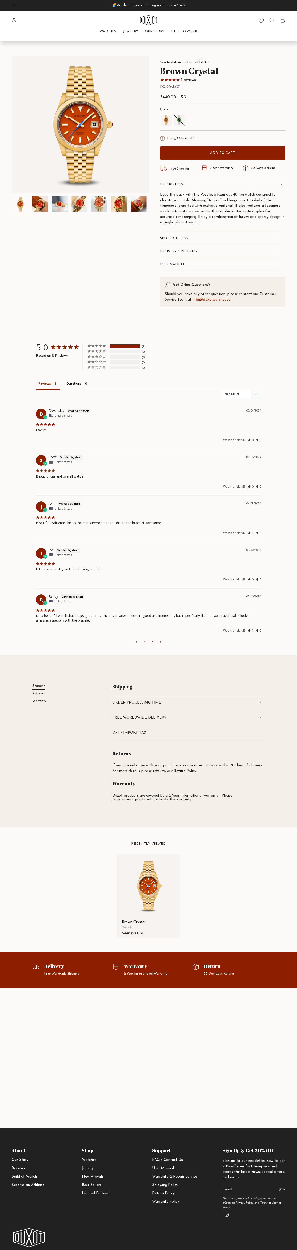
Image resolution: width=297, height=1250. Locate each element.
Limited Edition (95, 1193)
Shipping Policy (165, 1185)
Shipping (38, 686)
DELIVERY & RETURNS (178, 251)
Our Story (20, 1160)
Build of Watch (24, 1176)
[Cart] (282, 20)
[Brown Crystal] (148, 885)
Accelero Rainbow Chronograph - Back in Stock (151, 5)
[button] (107, 32)
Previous (11, 124)
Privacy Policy (244, 1202)
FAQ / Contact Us (167, 1160)
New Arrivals (92, 1176)
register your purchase (131, 799)
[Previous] (14, 5)
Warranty (39, 701)
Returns (38, 693)
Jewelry (88, 1168)
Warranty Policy (165, 1202)
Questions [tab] (74, 383)
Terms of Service (270, 1202)
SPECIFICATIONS (174, 238)
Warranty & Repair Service (174, 1176)
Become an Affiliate (28, 1185)
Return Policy (185, 771)
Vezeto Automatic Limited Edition (184, 62)
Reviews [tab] (44, 383)
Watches (89, 1160)
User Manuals (163, 1168)
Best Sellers (91, 1185)
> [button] (161, 642)
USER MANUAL (172, 264)
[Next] (283, 5)
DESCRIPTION (172, 184)
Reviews (18, 1168)
